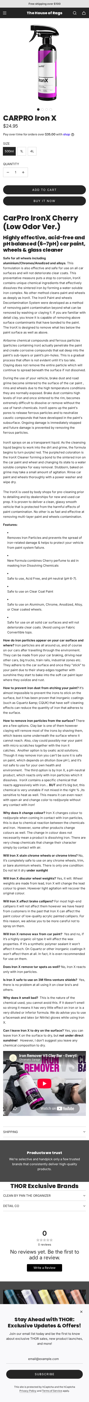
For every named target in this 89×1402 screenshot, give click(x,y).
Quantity (11, 164)
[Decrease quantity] (7, 172)
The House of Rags (44, 13)
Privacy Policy (27, 1390)
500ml (9, 151)
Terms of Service (52, 1390)
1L (21, 151)
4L (32, 151)
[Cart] (83, 13)
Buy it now (44, 201)
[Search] (74, 13)
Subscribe (44, 1374)
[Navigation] (4, 13)
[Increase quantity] (23, 172)
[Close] (81, 1311)
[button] (38, 109)
